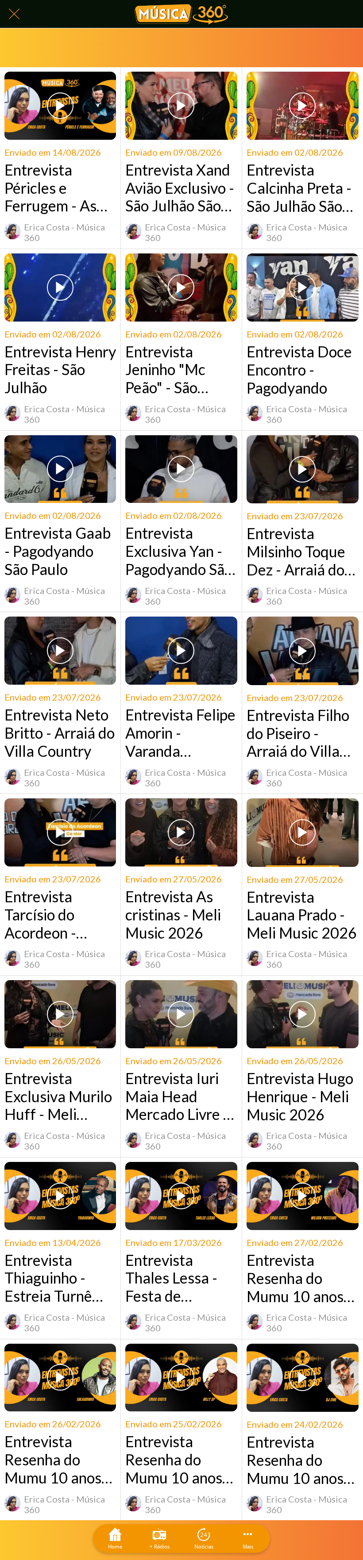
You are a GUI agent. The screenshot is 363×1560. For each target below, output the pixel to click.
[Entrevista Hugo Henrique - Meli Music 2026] (303, 1014)
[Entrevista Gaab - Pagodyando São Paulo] (60, 469)
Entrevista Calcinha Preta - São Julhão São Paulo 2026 (299, 188)
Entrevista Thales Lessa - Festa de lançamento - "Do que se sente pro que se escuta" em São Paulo (180, 1278)
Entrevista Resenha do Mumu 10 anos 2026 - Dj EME (295, 1460)
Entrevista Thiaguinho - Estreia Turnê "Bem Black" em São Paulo (56, 1278)
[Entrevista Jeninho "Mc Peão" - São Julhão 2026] (181, 287)
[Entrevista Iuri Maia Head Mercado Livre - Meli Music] (181, 1014)
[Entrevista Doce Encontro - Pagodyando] (303, 287)
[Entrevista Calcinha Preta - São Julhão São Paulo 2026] (303, 106)
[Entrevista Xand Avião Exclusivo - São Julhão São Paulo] (181, 106)
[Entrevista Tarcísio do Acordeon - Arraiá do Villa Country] (60, 832)
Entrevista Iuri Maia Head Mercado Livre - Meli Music (176, 1096)
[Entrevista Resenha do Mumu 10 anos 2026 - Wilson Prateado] (303, 1196)
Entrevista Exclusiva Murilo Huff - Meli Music (58, 1096)
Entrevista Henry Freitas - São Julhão (60, 370)
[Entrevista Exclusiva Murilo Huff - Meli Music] (60, 1014)
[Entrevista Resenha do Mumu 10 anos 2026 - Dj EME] (303, 1378)
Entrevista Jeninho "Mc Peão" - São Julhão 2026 (165, 370)
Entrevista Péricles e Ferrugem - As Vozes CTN (50, 188)
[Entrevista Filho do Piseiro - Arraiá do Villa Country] (303, 651)
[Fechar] (14, 14)
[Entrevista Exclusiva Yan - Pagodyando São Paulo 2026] (181, 469)
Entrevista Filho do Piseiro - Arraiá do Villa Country (298, 733)
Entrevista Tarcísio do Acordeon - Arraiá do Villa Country (50, 915)
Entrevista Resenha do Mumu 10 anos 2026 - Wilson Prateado (295, 1278)
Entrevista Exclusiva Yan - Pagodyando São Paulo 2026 (178, 551)
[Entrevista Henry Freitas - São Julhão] (60, 287)
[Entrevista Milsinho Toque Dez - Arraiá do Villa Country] (303, 469)
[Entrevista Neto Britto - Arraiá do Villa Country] (60, 651)
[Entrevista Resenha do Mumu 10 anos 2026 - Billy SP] (181, 1378)
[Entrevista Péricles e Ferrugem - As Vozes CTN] (60, 106)
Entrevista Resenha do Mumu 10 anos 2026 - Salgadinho (52, 1460)
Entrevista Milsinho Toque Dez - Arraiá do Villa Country (296, 552)
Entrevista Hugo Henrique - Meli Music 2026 (300, 1096)
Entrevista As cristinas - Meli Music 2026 (173, 915)
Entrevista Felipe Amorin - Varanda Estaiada (180, 733)
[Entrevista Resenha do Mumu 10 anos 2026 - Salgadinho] (60, 1378)
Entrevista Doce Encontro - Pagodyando (299, 370)
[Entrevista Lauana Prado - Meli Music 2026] (303, 832)
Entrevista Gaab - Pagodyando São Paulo (57, 551)
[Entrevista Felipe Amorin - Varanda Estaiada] (181, 651)
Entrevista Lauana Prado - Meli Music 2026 (302, 915)
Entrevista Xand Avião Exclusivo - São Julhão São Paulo (179, 188)
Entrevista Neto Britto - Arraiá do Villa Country (59, 733)
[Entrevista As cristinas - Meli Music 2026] (181, 832)
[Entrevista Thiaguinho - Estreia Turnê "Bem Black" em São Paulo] (60, 1196)
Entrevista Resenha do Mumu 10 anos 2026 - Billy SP (173, 1460)
